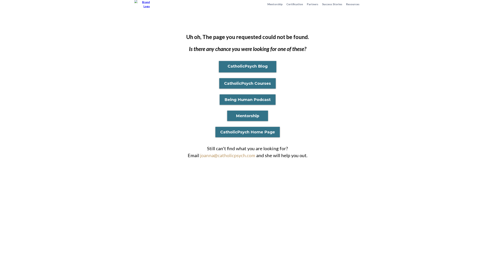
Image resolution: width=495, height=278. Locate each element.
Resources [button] (352, 4)
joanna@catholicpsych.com (227, 155)
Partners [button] (312, 4)
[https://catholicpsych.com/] (142, 4)
